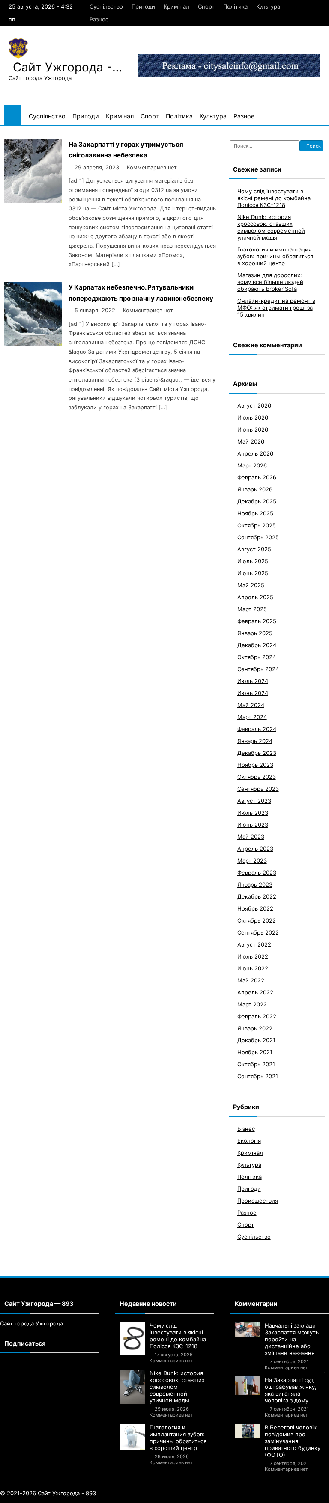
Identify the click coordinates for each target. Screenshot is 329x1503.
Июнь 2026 (252, 429)
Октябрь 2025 (256, 525)
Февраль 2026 (256, 477)
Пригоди (143, 6)
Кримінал (176, 6)
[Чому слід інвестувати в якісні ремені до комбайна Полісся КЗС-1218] (132, 1338)
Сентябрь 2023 (258, 788)
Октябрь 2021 (256, 1064)
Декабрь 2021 (256, 1040)
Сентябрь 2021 (257, 1076)
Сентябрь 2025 (258, 537)
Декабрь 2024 (256, 645)
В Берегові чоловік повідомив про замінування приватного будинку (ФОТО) (292, 1441)
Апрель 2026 (255, 453)
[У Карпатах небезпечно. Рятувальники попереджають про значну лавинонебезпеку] (33, 344)
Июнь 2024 (252, 692)
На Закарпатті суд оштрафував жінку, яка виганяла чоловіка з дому (291, 1390)
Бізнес (246, 1128)
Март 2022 (252, 1004)
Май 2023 (250, 836)
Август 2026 (254, 405)
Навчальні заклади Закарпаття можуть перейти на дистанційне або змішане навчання (292, 1339)
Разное (99, 19)
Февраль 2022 (256, 1016)
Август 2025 (254, 549)
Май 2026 (250, 441)
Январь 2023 (254, 884)
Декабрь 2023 (256, 752)
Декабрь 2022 (256, 896)
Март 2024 (252, 716)
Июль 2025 (252, 561)
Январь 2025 (254, 633)
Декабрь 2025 (256, 501)
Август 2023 (254, 800)
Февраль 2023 (256, 872)
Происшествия (257, 1200)
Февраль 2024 (256, 728)
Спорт (206, 6)
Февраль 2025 (256, 621)
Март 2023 (252, 860)
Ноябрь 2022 (255, 908)
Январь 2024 (254, 740)
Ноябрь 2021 (254, 1052)
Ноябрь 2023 (255, 764)
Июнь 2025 (252, 573)
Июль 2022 (252, 956)
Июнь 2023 (252, 824)
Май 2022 (250, 980)
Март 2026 (252, 465)
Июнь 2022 (252, 968)
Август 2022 (254, 944)
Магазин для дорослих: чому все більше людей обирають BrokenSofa (270, 282)
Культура (268, 6)
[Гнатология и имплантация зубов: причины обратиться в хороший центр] (132, 1437)
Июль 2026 (252, 417)
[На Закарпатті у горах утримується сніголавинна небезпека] (33, 201)
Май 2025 (250, 585)
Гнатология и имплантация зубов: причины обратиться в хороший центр (275, 256)
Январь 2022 (254, 1028)
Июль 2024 (252, 681)
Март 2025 (252, 609)
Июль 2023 (252, 812)
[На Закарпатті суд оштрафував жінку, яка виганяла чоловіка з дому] (247, 1385)
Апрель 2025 (255, 597)
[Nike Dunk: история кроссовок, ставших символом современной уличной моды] (132, 1387)
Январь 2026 (254, 489)
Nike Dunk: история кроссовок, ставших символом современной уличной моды (271, 227)
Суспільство (106, 6)
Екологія (249, 1140)
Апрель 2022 (255, 992)
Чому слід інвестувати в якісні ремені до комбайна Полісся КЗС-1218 (274, 198)
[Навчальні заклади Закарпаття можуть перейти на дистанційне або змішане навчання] (247, 1329)
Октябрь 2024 (256, 657)
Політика (235, 6)
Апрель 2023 (255, 848)
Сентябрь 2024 (258, 669)
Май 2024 (250, 704)
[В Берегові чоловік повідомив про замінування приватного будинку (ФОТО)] (247, 1431)
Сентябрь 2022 (258, 932)
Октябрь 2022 (256, 920)
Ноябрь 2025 (255, 513)
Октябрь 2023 (256, 776)
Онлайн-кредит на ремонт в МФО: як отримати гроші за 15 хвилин (276, 307)
